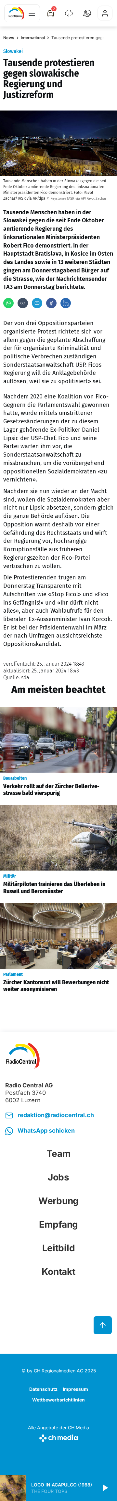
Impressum (75, 1389)
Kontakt (58, 1271)
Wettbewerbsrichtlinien (58, 1399)
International (33, 37)
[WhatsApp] (8, 303)
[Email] (37, 303)
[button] (87, 13)
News (8, 37)
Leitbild (58, 1247)
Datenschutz (43, 1389)
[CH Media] (58, 1437)
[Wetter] (69, 13)
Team (58, 1153)
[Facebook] (51, 303)
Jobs (58, 1177)
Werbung (58, 1200)
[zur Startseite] (16, 13)
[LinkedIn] (65, 303)
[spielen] (104, 1488)
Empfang (58, 1224)
